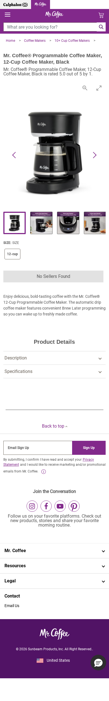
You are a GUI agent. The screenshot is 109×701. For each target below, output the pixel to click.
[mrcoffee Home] (40, 4)
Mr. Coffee (15, 550)
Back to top (53, 426)
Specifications (18, 371)
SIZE (15, 243)
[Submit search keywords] (101, 26)
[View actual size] (85, 87)
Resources (15, 565)
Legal (10, 581)
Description (15, 358)
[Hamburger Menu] (7, 14)
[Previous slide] (14, 155)
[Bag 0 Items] (101, 15)
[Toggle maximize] (99, 87)
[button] (53, 276)
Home (11, 41)
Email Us (11, 605)
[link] (43, 471)
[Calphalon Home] (15, 4)
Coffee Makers (35, 41)
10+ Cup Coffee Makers (72, 41)
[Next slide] (94, 155)
